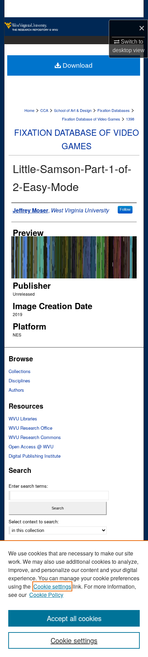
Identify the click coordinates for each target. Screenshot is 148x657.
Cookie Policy (46, 595)
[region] (74, 598)
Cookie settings (52, 586)
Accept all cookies (74, 618)
